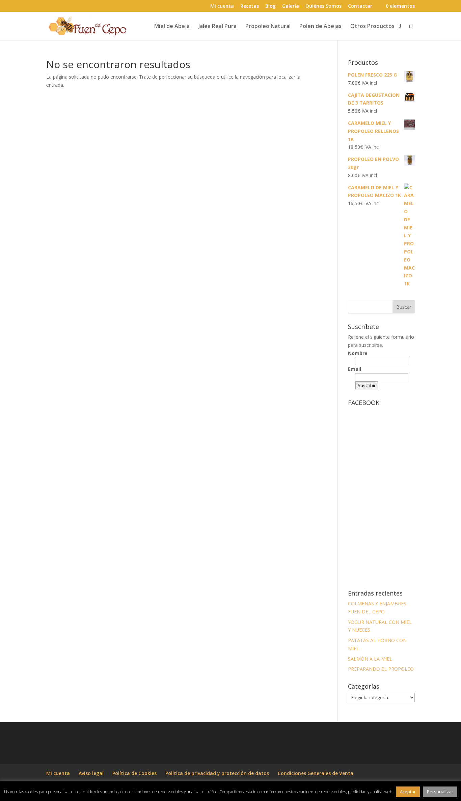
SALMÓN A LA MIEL (370, 659)
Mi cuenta (222, 6)
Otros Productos (372, 27)
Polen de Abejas (320, 27)
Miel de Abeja (172, 27)
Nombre (358, 353)
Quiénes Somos (323, 6)
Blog (270, 6)
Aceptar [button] (408, 792)
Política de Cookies (134, 773)
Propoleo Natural (268, 27)
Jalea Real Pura (217, 27)
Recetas (249, 6)
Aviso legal (91, 773)
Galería (290, 6)
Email (354, 369)
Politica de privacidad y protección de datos (217, 773)
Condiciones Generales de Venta (315, 773)
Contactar (360, 6)
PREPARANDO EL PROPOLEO (381, 669)
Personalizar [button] (440, 792)
